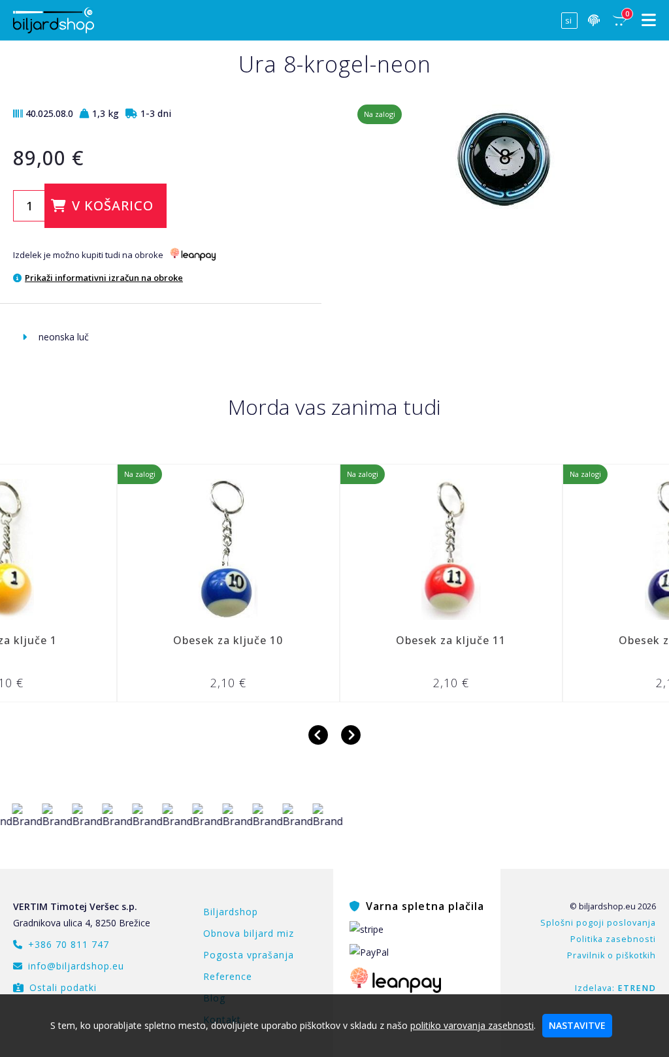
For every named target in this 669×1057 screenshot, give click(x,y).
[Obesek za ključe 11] (415, 549)
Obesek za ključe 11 (414, 640)
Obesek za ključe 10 (191, 640)
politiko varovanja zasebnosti (472, 1025)
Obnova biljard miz (248, 933)
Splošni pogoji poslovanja (598, 922)
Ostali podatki (63, 987)
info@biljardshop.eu (76, 966)
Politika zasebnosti (613, 939)
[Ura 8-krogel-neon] (508, 210)
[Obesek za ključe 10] (191, 549)
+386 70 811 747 (68, 944)
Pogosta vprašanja (248, 955)
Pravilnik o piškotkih (611, 955)
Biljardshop (230, 911)
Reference (227, 976)
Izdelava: (615, 988)
